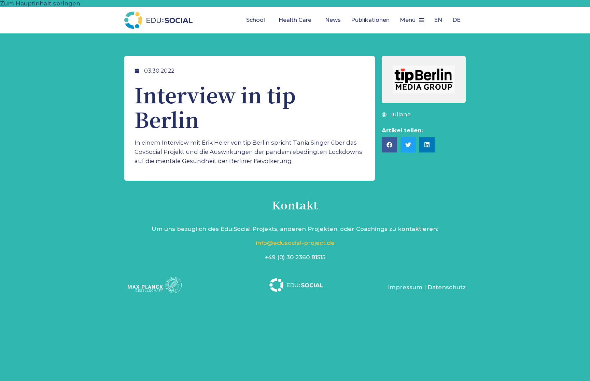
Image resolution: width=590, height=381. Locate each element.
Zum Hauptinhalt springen (40, 3)
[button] (257, 20)
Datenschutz (446, 287)
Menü (408, 20)
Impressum (405, 287)
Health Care (295, 20)
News (333, 20)
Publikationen (370, 20)
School (255, 20)
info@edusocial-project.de (295, 242)
